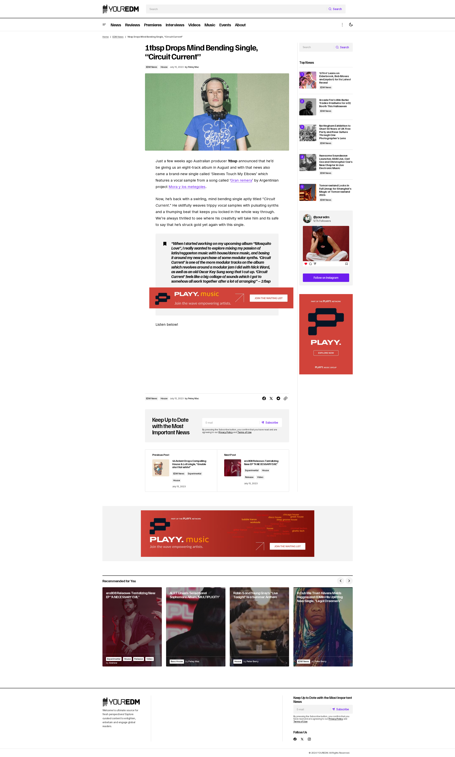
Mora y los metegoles (187, 187)
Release (249, 477)
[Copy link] (285, 398)
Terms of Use (244, 432)
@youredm (321, 216)
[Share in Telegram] (278, 398)
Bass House (177, 661)
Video (260, 477)
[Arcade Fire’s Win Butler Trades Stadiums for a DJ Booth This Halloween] (307, 106)
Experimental (194, 473)
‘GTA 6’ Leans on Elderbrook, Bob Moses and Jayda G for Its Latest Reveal (335, 78)
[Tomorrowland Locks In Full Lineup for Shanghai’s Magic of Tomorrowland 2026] (307, 192)
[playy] (221, 297)
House (164, 67)
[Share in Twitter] (271, 398)
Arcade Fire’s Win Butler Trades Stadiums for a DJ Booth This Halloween (335, 103)
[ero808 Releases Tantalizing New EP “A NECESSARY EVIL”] (132, 626)
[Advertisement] (326, 334)
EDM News (118, 36)
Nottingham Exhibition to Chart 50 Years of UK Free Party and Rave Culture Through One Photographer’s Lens (335, 132)
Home (105, 36)
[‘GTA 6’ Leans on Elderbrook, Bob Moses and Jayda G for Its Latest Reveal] (307, 80)
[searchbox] (236, 9)
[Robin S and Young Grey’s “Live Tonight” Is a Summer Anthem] (259, 626)
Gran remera (241, 180)
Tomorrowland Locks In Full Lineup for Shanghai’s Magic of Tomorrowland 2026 (335, 190)
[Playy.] (227, 533)
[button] (104, 24)
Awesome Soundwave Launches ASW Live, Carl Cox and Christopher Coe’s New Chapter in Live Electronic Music (336, 162)
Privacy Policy (225, 432)
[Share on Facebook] (264, 398)
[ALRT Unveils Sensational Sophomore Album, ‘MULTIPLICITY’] (195, 626)
